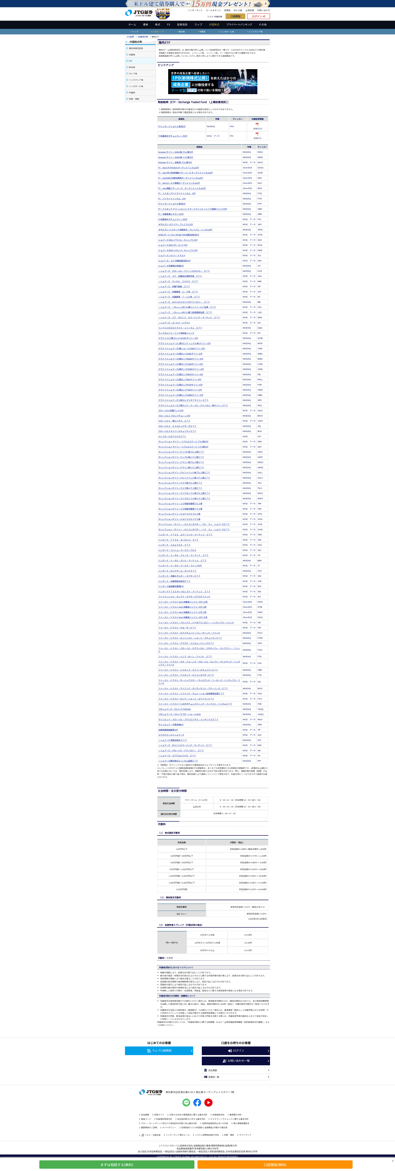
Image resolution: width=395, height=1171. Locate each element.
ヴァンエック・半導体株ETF (171, 724)
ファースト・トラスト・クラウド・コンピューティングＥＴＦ (186, 643)
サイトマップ (245, 1134)
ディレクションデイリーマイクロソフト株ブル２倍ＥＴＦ (184, 493)
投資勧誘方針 (218, 1114)
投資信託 (182, 24)
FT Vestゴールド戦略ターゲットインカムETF (179, 182)
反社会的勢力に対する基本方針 (191, 1118)
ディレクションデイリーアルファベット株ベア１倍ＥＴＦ (184, 477)
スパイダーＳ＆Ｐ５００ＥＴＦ (172, 436)
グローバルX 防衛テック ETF (171, 410)
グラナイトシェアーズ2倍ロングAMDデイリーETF (180, 353)
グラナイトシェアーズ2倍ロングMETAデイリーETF (180, 374)
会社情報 (145, 1114)
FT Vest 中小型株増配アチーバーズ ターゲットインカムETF (185, 172)
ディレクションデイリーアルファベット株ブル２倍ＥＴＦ (184, 472)
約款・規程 (134, 98)
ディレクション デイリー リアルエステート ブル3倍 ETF (183, 441)
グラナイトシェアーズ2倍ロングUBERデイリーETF (180, 395)
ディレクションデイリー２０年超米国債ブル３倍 (180, 503)
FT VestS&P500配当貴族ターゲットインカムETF (180, 177)
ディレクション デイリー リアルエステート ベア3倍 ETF (183, 446)
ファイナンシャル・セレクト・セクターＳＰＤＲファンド (184, 596)
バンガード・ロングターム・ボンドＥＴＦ (177, 570)
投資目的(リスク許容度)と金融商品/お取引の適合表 (204, 1127)
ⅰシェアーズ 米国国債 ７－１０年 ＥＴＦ (179, 296)
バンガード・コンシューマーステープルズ (177, 550)
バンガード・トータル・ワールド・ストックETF (180, 565)
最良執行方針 (236, 1114)
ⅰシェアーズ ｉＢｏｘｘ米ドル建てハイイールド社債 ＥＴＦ (187, 307)
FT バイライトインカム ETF (172, 198)
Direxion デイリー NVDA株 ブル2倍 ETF (175, 151)
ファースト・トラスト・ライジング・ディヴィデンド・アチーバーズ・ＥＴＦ (193, 688)
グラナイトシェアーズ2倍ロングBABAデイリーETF (180, 358)
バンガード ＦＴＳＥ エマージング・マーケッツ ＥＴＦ (185, 534)
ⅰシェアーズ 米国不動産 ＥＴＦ (174, 286)
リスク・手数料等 (153, 1134)
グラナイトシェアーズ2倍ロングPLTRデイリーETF (180, 384)
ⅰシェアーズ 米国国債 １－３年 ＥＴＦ (178, 291)
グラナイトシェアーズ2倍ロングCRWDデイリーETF (181, 369)
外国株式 (214, 24)
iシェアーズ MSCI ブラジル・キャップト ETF (178, 239)
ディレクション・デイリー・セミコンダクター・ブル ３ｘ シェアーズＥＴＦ (194, 524)
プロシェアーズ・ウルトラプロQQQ (174, 709)
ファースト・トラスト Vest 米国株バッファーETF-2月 (182, 606)
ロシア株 (133, 73)
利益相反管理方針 (164, 1118)
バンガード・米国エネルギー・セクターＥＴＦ (179, 575)
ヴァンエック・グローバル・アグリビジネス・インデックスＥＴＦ (188, 719)
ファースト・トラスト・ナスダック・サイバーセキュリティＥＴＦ (188, 669)
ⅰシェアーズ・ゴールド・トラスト (174, 322)
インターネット (195, 10)
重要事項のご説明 (149, 1127)
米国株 (132, 54)
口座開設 (235, 16)
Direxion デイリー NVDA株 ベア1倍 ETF (175, 157)
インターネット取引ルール (178, 1134)
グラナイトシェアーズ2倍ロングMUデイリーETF (179, 379)
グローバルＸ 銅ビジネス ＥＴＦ (174, 420)
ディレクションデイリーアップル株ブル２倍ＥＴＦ (181, 451)
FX (168, 24)
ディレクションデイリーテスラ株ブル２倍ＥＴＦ (180, 482)
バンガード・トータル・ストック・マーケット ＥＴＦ (183, 555)
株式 (157, 24)
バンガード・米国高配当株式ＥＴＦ (174, 581)
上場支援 (249, 10)
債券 (145, 24)
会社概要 (212, 1070)
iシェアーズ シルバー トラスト (171, 255)
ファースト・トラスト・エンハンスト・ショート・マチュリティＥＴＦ (190, 637)
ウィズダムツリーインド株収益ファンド (176, 332)
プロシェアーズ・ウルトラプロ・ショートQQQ (179, 714)
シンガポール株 (136, 86)
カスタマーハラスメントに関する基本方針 (229, 1118)
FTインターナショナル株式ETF (172, 126)
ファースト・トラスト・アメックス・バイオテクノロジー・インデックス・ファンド (196, 622)
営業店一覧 (213, 1076)
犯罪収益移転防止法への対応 (215, 1123)
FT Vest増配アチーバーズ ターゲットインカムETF (182, 188)
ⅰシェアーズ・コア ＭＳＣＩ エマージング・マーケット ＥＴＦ (189, 317)
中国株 (132, 92)
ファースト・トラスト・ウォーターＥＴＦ (177, 627)
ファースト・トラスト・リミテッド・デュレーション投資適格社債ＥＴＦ (191, 693)
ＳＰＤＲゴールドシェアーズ (171, 734)
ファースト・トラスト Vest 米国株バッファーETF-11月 (183, 601)
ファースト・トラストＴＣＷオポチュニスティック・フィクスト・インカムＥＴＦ (195, 703)
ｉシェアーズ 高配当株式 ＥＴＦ (172, 740)
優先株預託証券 (136, 48)
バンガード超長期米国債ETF (171, 586)
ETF (130, 60)
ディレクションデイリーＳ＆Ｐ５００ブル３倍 (179, 513)
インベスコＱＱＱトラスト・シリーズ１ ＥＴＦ (180, 327)
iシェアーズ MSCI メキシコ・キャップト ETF (178, 250)
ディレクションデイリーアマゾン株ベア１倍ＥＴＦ (181, 467)
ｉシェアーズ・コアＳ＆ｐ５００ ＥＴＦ (177, 755)
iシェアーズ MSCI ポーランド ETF (173, 245)
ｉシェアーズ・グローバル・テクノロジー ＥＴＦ (181, 750)
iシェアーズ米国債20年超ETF (171, 265)
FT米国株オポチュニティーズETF (172, 135)
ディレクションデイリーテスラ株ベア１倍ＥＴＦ (180, 488)
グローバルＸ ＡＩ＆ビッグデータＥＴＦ (177, 426)
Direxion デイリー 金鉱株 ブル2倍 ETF (175, 162)
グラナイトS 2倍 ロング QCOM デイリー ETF (178, 338)
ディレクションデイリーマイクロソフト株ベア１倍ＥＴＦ (184, 498)
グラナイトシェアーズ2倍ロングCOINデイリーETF (180, 364)
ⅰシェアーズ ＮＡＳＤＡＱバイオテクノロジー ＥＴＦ (184, 301)
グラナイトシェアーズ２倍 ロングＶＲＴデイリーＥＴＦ (183, 400)
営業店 (227, 10)
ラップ (198, 24)
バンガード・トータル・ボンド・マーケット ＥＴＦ (182, 560)
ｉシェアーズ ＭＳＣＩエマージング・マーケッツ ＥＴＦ (185, 745)
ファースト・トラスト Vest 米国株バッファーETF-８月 (182, 617)
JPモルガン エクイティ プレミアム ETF (175, 224)
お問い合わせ (263, 10)
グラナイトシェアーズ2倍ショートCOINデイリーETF (181, 348)
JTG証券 (130, 36)
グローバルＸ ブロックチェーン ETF (174, 415)
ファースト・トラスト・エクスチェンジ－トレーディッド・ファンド (189, 632)
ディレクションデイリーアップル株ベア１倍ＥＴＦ (181, 457)
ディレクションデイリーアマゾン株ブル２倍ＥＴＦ (181, 462)
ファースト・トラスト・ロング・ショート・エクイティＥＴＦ (186, 698)
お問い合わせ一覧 (239, 1061)
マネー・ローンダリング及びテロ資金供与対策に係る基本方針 (169, 1123)
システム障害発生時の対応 (207, 1134)
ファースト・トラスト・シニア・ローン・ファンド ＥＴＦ (185, 656)
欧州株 (132, 67)
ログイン (257, 16)
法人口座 (238, 10)
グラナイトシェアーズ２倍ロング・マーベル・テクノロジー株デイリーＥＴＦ (193, 405)
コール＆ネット (213, 10)
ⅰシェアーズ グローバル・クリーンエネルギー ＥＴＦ (184, 270)
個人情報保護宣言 (241, 1123)
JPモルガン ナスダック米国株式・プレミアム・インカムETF (185, 229)
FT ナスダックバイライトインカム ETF (177, 193)
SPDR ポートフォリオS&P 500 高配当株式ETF (178, 234)
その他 (263, 24)
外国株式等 (143, 36)
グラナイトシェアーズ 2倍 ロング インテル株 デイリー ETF (184, 343)
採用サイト (159, 1114)
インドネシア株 (136, 79)
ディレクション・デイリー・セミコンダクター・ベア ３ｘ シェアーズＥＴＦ (194, 529)
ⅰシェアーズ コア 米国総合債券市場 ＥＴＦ (180, 276)
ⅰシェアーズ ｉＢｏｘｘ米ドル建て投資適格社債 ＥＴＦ (185, 312)
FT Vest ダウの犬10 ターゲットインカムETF (178, 167)
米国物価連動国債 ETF (168, 729)
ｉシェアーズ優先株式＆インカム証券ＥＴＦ (178, 760)
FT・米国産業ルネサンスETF (171, 214)
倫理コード (146, 1118)
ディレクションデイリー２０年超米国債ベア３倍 (180, 508)
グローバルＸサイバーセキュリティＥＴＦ (177, 431)
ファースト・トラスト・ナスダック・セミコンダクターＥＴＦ (186, 674)
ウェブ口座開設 (162, 1050)
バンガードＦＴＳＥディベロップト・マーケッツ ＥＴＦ (184, 591)
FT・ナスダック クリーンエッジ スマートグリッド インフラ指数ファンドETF (192, 208)
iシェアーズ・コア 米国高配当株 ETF (174, 260)
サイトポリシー (169, 1127)
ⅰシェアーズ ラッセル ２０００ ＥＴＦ (178, 281)
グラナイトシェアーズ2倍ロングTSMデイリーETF (180, 389)
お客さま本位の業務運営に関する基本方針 (188, 1114)
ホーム (132, 24)
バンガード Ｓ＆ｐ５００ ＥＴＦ (174, 544)
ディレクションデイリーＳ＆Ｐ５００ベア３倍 (179, 519)
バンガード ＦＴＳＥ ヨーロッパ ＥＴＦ (178, 539)
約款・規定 (229, 1134)
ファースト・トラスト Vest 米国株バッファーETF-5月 (182, 612)
